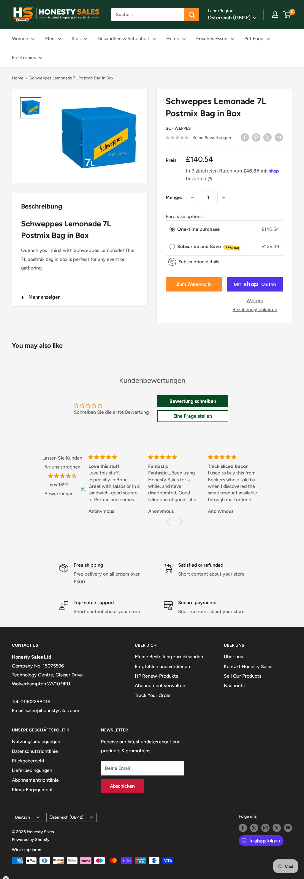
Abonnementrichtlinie (35, 780)
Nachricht (234, 685)
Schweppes (178, 128)
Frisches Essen (211, 38)
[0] (287, 14)
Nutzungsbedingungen (36, 741)
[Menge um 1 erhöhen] (224, 197)
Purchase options (184, 216)
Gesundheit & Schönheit (123, 38)
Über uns (233, 656)
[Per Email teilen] (279, 137)
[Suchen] (191, 14)
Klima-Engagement (32, 789)
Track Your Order (153, 695)
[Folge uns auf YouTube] (288, 828)
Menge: (174, 197)
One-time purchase (198, 229)
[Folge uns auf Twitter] (254, 828)
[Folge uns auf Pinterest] (277, 828)
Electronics (24, 57)
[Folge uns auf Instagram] (265, 828)
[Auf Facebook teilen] (245, 137)
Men (50, 38)
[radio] (172, 229)
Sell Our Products (242, 676)
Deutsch (22, 817)
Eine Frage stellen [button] (192, 416)
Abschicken (122, 786)
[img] (62, 475)
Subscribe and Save (208, 247)
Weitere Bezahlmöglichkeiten (254, 305)
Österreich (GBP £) (66, 817)
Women (20, 38)
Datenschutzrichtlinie (35, 751)
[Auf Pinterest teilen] (256, 137)
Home (172, 38)
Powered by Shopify (31, 839)
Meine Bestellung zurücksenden (169, 656)
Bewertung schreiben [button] (193, 401)
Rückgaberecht (28, 761)
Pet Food (253, 38)
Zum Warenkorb (193, 284)
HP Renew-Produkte (156, 676)
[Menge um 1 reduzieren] (192, 197)
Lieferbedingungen (32, 770)
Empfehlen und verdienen (162, 666)
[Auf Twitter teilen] (267, 137)
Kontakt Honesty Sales (248, 666)
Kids (76, 38)
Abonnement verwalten (160, 685)
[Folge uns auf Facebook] (243, 828)
